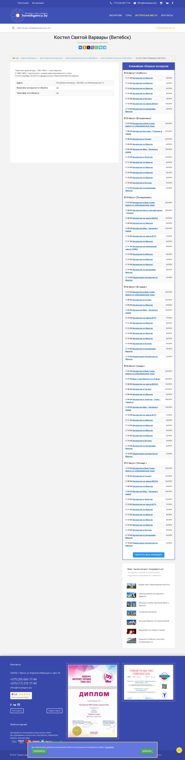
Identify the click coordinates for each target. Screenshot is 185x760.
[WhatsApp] (96, 47)
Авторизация (38, 3)
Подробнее (109, 747)
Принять (147, 751)
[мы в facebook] (172, 3)
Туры (128, 15)
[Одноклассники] (84, 47)
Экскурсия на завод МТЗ (144, 236)
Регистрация (23, 3)
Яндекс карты (54, 711)
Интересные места (146, 15)
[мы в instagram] (161, 3)
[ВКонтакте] (80, 47)
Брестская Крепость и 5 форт (146, 379)
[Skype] (100, 47)
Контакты (167, 15)
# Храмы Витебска (165, 28)
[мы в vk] (167, 3)
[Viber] (92, 47)
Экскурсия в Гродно (141, 139)
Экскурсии (115, 15)
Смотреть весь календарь (148, 555)
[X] (88, 47)
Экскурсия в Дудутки (142, 157)
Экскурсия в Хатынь (142, 99)
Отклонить (39, 751)
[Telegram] (104, 47)
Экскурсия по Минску (142, 78)
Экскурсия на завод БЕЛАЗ (145, 104)
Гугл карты (17, 711)
